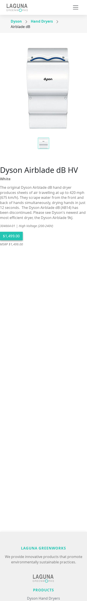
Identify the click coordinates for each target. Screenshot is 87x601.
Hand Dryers (42, 21)
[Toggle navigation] (75, 7)
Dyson (16, 21)
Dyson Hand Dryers (43, 598)
